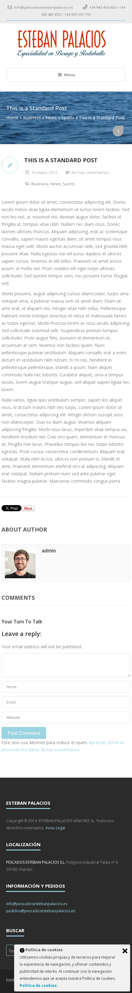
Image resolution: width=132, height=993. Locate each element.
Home (12, 117)
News (51, 117)
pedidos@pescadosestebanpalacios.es (40, 910)
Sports (67, 117)
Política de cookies (39, 985)
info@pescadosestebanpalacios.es (36, 903)
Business (32, 117)
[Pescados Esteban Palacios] (61, 43)
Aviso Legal (55, 827)
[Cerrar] (124, 950)
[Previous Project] (118, 131)
